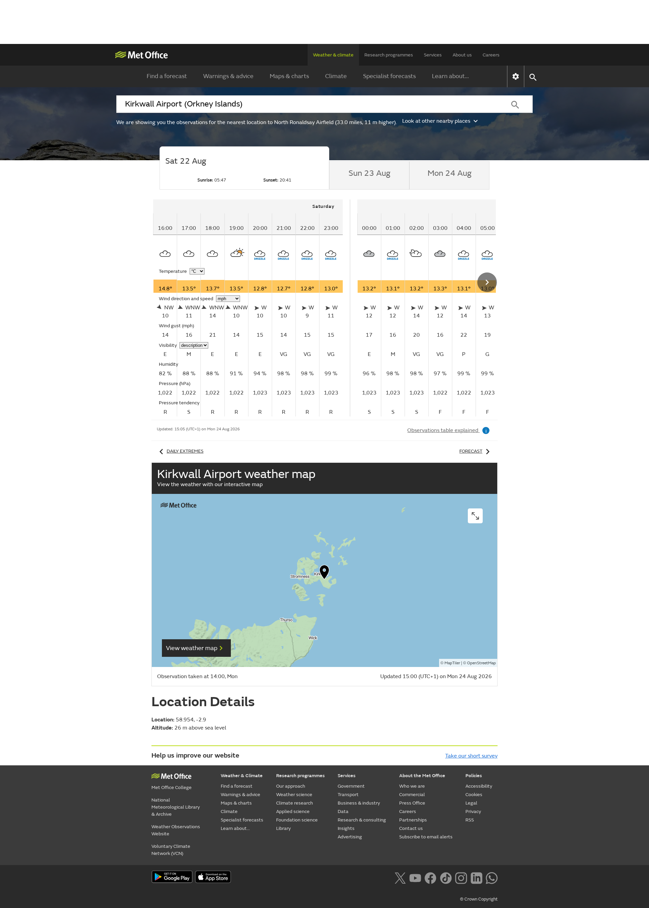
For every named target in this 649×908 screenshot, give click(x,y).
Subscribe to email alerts (426, 837)
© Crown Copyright (479, 899)
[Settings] (515, 76)
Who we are (412, 786)
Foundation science (297, 820)
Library (283, 828)
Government (351, 786)
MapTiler (452, 663)
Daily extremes (185, 451)
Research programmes (388, 55)
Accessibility (478, 786)
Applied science (293, 811)
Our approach (290, 786)
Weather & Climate (242, 776)
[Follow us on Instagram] (461, 877)
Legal (471, 803)
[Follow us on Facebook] (430, 877)
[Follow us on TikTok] (446, 877)
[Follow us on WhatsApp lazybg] (492, 877)
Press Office (412, 803)
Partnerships (413, 820)
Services (433, 55)
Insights (346, 828)
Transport (348, 794)
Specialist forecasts (389, 76)
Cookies (473, 794)
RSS (469, 820)
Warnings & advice (228, 76)
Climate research (294, 803)
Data (343, 811)
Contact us (411, 828)
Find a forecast (167, 76)
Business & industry (359, 803)
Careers (491, 55)
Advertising (350, 837)
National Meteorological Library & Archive (175, 807)
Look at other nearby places (436, 121)
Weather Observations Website (175, 830)
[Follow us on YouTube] (415, 877)
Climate (336, 76)
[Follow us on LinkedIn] (476, 877)
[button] (324, 574)
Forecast (470, 451)
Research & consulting (362, 820)
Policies (473, 776)
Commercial (412, 794)
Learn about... (450, 76)
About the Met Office (422, 776)
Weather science (294, 794)
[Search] (515, 104)
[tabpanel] (252, 307)
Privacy (473, 811)
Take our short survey (471, 755)
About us (462, 55)
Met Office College (171, 787)
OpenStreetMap (481, 663)
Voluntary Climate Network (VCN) (170, 849)
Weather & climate (333, 55)
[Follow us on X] (400, 877)
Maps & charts (289, 76)
